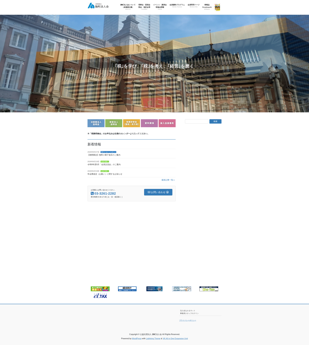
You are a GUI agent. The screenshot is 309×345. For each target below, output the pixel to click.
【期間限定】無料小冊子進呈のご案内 (104, 155)
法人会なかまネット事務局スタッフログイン (189, 312)
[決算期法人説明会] (96, 126)
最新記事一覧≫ (168, 180)
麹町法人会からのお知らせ (108, 152)
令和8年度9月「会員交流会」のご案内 (104, 164)
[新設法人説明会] (113, 126)
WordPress (136, 339)
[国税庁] (127, 290)
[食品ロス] (100, 290)
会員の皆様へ (104, 161)
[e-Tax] (208, 290)
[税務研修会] (131, 126)
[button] (23, 63)
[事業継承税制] (154, 290)
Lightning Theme (153, 339)
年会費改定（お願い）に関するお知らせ (105, 174)
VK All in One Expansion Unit (175, 339)
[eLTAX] (100, 296)
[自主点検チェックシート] (181, 290)
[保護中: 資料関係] (149, 126)
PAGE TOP (300, 332)
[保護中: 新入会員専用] (167, 126)
